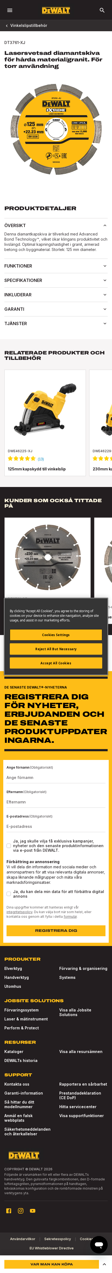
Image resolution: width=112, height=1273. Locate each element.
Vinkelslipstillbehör (28, 25)
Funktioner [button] (18, 266)
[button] (104, 1264)
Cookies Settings (56, 635)
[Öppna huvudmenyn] (9, 10)
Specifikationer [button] (23, 280)
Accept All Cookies (56, 663)
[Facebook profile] (8, 1210)
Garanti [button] (14, 309)
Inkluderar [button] (18, 294)
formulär (70, 916)
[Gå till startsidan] (56, 10)
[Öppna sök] (102, 10)
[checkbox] (9, 846)
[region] (56, 576)
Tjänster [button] (15, 323)
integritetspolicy (19, 912)
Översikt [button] (15, 225)
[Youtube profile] (32, 1210)
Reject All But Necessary (56, 649)
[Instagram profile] (20, 1210)
